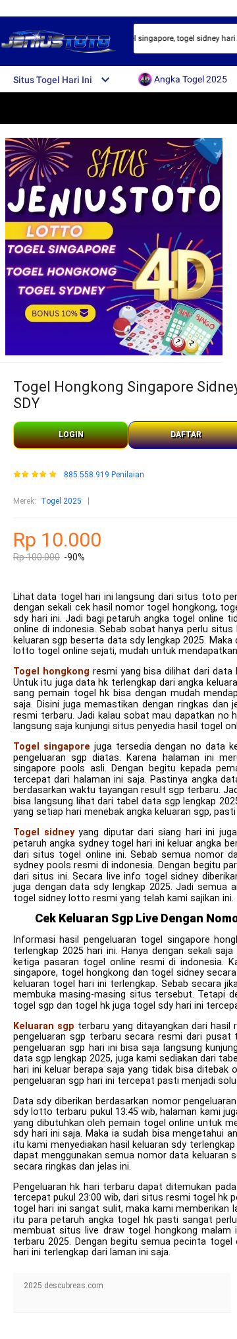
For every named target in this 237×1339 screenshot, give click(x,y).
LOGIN (71, 434)
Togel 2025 (61, 501)
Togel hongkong (51, 671)
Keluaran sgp (43, 1026)
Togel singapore (51, 746)
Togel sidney (43, 832)
